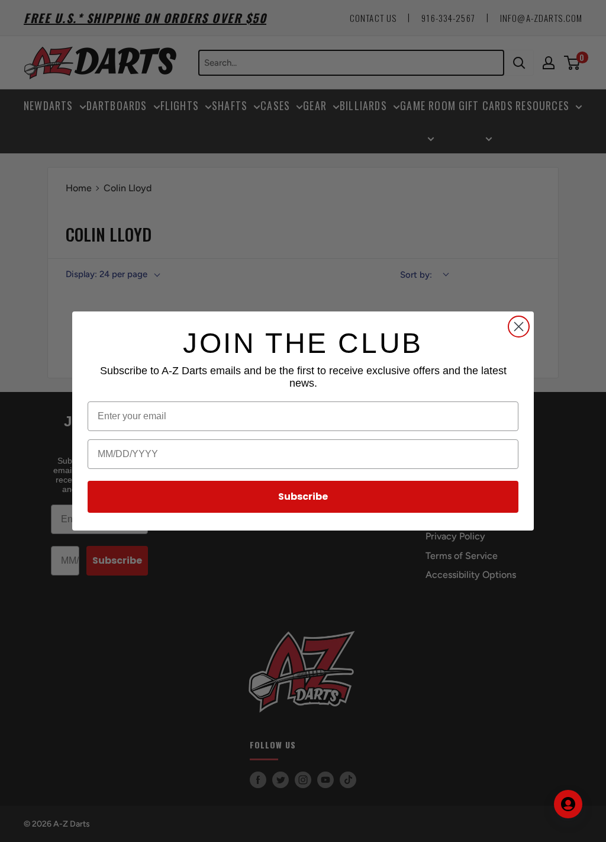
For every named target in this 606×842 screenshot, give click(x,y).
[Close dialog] (518, 326)
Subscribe (303, 496)
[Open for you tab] (568, 804)
